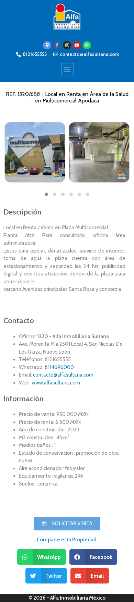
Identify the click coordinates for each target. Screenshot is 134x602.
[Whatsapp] (87, 45)
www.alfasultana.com (56, 383)
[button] (67, 69)
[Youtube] (77, 45)
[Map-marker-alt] (47, 45)
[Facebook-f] (57, 45)
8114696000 (59, 367)
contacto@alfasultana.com (63, 375)
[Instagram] (67, 45)
